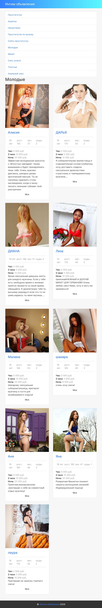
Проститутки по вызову (20, 34)
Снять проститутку (18, 41)
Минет (11, 54)
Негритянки (14, 28)
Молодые (13, 47)
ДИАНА (14, 251)
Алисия (14, 132)
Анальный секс (16, 73)
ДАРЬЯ (61, 132)
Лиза (59, 251)
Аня (11, 456)
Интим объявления (20, 4)
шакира (62, 357)
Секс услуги (14, 60)
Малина (14, 357)
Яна (59, 456)
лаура (12, 553)
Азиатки (12, 21)
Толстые (12, 67)
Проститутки (15, 14)
